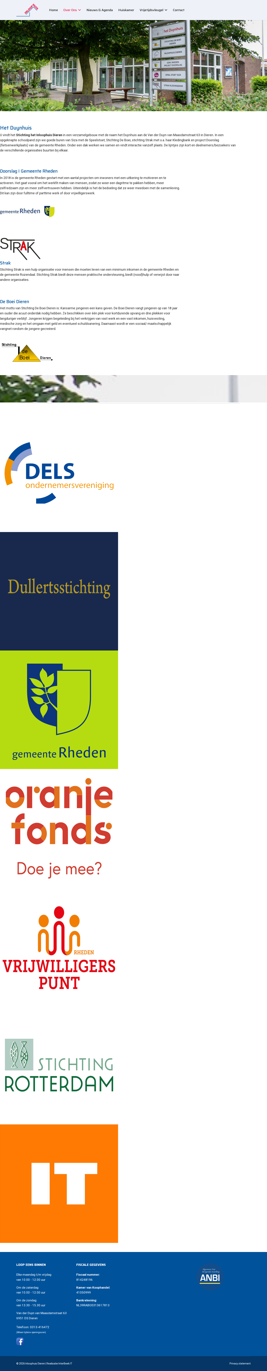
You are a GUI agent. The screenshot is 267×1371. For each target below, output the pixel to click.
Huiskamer (126, 10)
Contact (179, 10)
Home (53, 10)
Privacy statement (240, 1363)
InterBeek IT (65, 1363)
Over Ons (70, 10)
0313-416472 (39, 1327)
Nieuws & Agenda (99, 10)
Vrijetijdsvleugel (151, 10)
